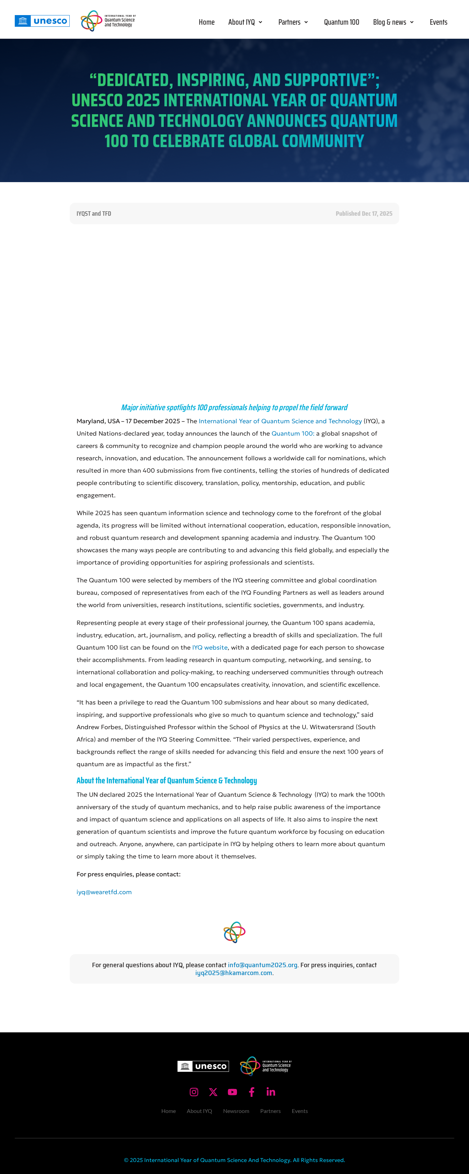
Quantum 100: (293, 433)
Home (207, 22)
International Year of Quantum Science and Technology (281, 421)
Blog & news (389, 22)
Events (438, 22)
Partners (289, 22)
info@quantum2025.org (262, 964)
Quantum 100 (341, 22)
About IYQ (241, 22)
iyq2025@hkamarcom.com (233, 972)
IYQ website (209, 647)
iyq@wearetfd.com (104, 892)
